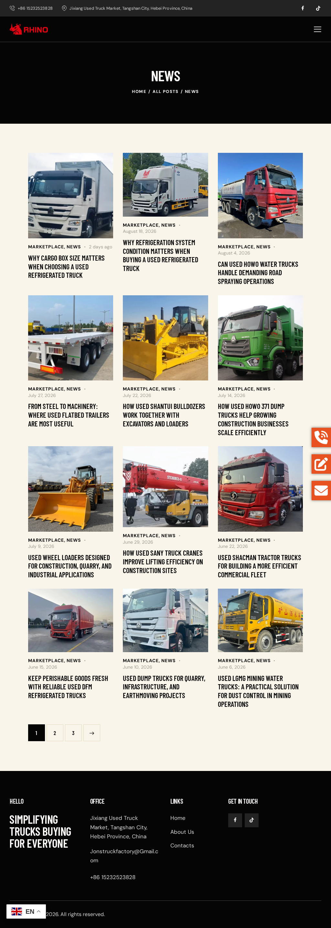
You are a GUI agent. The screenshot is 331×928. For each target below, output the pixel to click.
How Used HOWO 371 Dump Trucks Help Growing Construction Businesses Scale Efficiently (253, 419)
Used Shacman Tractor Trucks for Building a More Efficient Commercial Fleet (259, 566)
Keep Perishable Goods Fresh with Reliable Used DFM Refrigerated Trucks (68, 686)
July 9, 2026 (41, 546)
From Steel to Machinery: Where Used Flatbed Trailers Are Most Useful (68, 414)
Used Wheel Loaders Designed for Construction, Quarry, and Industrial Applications (70, 566)
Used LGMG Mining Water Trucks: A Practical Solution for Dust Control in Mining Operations (258, 691)
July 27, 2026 (42, 395)
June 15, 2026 (42, 667)
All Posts (166, 91)
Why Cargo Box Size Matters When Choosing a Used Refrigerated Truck (66, 266)
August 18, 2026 (139, 231)
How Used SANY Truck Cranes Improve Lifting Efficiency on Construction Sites (163, 561)
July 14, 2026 (231, 395)
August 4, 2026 (234, 253)
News (74, 247)
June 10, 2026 (137, 667)
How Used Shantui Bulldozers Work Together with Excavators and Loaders (164, 414)
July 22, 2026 (137, 395)
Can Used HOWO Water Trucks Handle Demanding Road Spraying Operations (258, 272)
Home (139, 91)
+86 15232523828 (112, 877)
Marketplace (46, 247)
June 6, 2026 (232, 667)
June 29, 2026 (138, 542)
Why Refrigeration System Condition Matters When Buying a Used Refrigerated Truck (160, 255)
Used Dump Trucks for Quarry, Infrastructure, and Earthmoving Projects (164, 686)
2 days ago (100, 247)
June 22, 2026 (233, 546)
